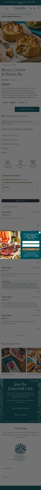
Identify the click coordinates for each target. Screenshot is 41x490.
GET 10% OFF (31, 249)
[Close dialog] (39, 232)
